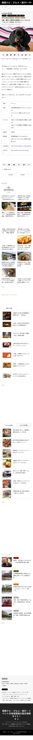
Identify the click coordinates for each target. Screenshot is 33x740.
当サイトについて (20, 726)
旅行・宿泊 (5, 700)
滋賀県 (4, 685)
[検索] (26, 2)
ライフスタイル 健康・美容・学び (11, 696)
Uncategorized (5, 681)
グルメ (10, 694)
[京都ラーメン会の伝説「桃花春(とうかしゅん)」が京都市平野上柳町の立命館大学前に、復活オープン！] (9, 175)
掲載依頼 (13, 724)
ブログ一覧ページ (6, 724)
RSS (18, 719)
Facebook (15, 719)
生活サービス (24, 700)
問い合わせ (19, 724)
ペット (22, 17)
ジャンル (4, 692)
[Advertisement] (16, 407)
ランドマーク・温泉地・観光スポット (11, 698)
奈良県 (25, 683)
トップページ (8, 722)
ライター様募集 (26, 724)
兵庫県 (11, 683)
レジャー (23, 698)
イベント (9, 692)
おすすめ (24, 722)
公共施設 (29, 698)
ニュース (17, 17)
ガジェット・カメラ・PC (22, 692)
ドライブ (16, 694)
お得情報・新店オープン (8, 17)
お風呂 (13, 692)
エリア (3, 683)
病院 (29, 700)
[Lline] (14, 55)
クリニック (5, 694)
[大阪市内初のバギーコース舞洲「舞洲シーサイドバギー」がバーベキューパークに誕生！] (23, 175)
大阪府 (21, 683)
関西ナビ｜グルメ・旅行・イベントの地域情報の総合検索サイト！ (16, 713)
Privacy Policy (12, 726)
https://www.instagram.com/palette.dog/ (21, 146)
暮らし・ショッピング (14, 700)
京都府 (7, 683)
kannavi (9, 169)
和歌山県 (17, 683)
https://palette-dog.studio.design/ (20, 150)
